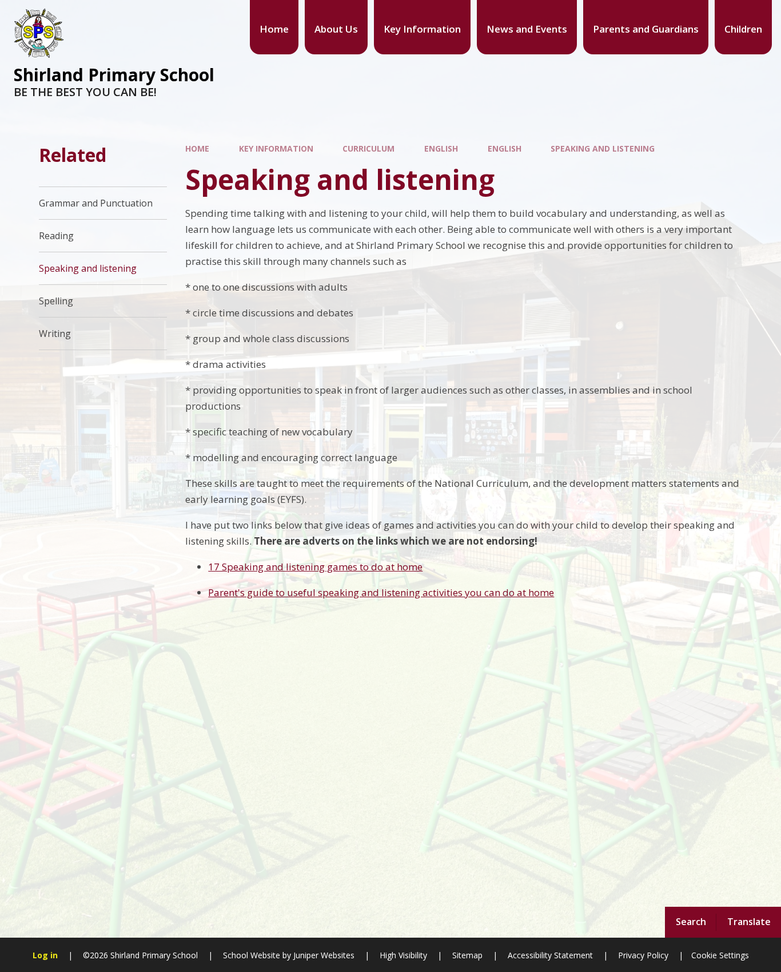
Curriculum (368, 148)
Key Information (276, 148)
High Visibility (403, 955)
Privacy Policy (643, 955)
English (441, 148)
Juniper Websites (322, 955)
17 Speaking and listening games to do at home (315, 566)
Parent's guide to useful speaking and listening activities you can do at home (381, 592)
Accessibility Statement (550, 955)
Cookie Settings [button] (720, 955)
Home (197, 148)
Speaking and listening (603, 148)
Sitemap (467, 955)
